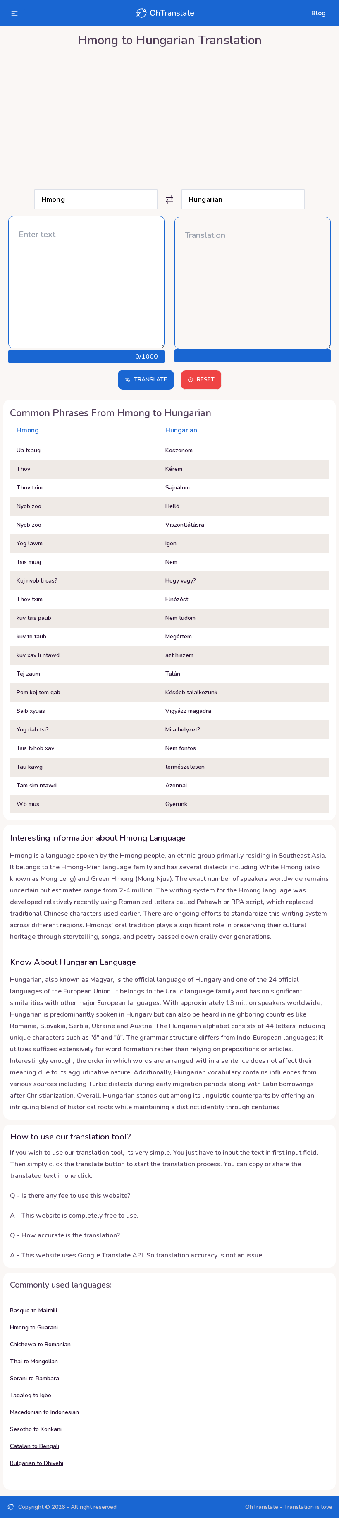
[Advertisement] (169, 116)
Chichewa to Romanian (40, 1344)
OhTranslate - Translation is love (288, 1507)
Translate (150, 380)
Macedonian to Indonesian (44, 1412)
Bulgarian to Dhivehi (36, 1463)
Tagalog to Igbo (30, 1395)
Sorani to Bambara (34, 1378)
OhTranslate (172, 13)
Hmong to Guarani (34, 1327)
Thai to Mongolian (34, 1361)
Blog (318, 13)
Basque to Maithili (33, 1310)
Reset (206, 380)
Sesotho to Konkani (36, 1429)
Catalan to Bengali (34, 1446)
